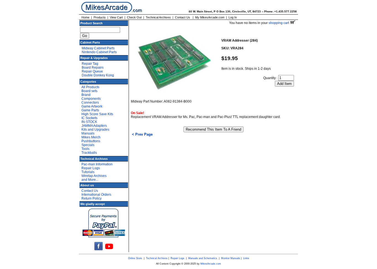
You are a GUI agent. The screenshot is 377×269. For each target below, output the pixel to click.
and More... (89, 180)
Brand (86, 95)
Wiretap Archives (94, 176)
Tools (85, 149)
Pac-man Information (97, 164)
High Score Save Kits (97, 114)
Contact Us (182, 17)
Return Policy (91, 198)
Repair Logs (90, 168)
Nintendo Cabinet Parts (99, 52)
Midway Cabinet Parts (98, 48)
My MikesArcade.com (209, 17)
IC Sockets (89, 118)
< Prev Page (142, 134)
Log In (233, 17)
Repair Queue (92, 71)
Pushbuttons (90, 141)
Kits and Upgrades (95, 129)
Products (100, 17)
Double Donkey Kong (98, 75)
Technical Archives (158, 17)
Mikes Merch (90, 137)
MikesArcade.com (210, 263)
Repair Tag (90, 64)
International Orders (96, 195)
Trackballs (89, 153)
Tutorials (87, 172)
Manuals (87, 133)
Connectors (90, 102)
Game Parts (90, 110)
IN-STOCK (89, 122)
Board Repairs (92, 67)
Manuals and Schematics (202, 258)
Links (246, 258)
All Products (90, 87)
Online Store (135, 258)
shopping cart (279, 23)
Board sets (89, 91)
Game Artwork (91, 106)
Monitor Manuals (230, 258)
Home (85, 17)
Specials (87, 145)
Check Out (134, 17)
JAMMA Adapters (94, 126)
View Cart (116, 17)
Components (91, 99)
